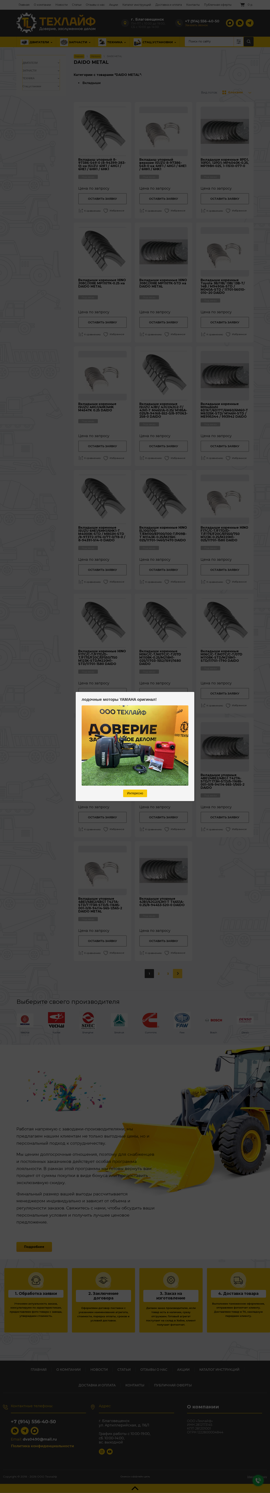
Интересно (135, 793)
